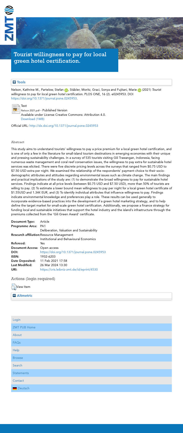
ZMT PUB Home (24, 327)
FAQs (17, 342)
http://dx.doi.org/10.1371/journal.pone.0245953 (63, 126)
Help (16, 350)
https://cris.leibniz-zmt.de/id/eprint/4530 (69, 269)
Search (17, 365)
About (17, 335)
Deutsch (23, 388)
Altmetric (24, 295)
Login (17, 320)
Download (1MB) (32, 119)
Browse (18, 358)
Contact (18, 381)
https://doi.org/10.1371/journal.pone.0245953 (44, 98)
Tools (20, 82)
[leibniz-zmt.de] (91, 7)
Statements (21, 373)
